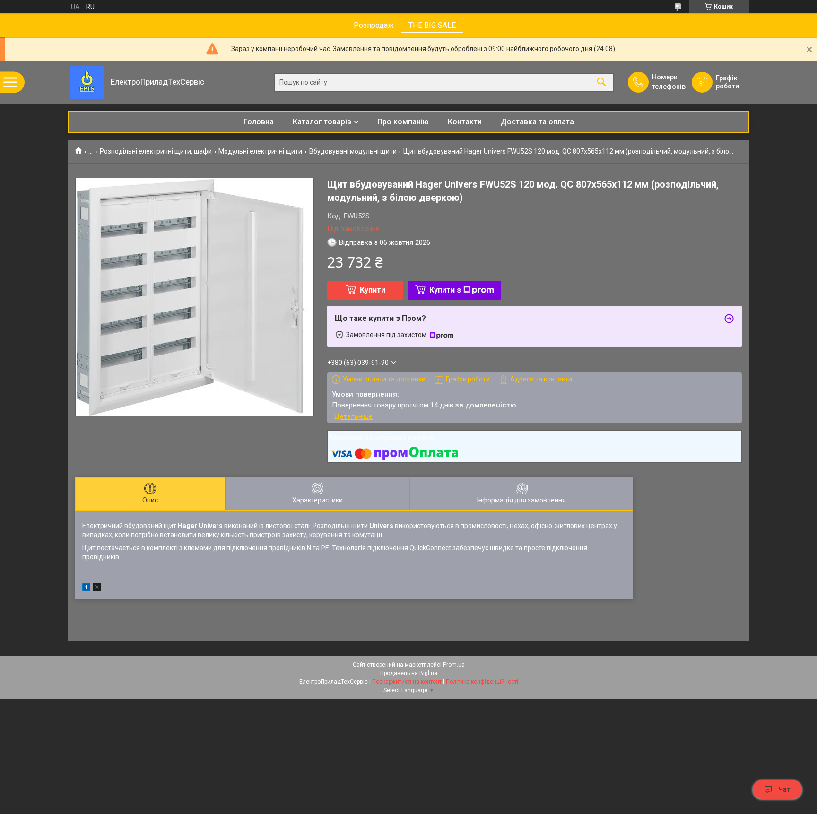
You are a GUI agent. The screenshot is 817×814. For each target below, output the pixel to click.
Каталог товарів (322, 121)
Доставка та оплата (537, 121)
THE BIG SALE (432, 25)
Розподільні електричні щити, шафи (156, 151)
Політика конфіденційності (482, 681)
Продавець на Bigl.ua (408, 673)
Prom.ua (454, 664)
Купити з (445, 290)
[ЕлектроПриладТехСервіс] (87, 82)
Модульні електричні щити (260, 151)
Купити (372, 290)
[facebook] (86, 588)
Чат (784, 789)
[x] (97, 588)
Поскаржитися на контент (407, 681)
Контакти (465, 121)
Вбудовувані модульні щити (353, 151)
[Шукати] (601, 82)
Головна (258, 121)
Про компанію (403, 121)
